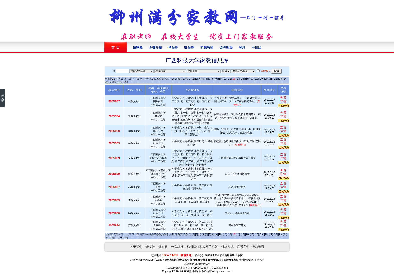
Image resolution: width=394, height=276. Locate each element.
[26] (112, 82)
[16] (247, 78)
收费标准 (177, 247)
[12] (230, 78)
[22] (276, 78)
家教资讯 (258, 247)
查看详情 (283, 99)
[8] (213, 78)
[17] (252, 78)
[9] (216, 78)
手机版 (256, 47)
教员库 (189, 47)
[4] (199, 78)
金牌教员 (226, 47)
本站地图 (259, 259)
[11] (225, 78)
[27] (116, 82)
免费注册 (155, 47)
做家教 (163, 247)
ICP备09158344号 (203, 267)
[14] (238, 78)
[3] (196, 78)
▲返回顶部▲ (221, 267)
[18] (257, 78)
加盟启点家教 (193, 271)
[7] (209, 78)
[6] (206, 78)
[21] (271, 78)
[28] (121, 82)
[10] (220, 78)
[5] (203, 78)
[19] (261, 78)
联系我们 (243, 247)
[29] (126, 82)
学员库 (173, 47)
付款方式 (227, 247)
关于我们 (136, 247)
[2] (193, 78)
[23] (280, 78)
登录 (242, 47)
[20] (266, 78)
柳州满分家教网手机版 (202, 247)
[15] (243, 78)
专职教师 (206, 47)
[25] (107, 82)
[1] (190, 78)
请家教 (138, 47)
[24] (285, 78)
